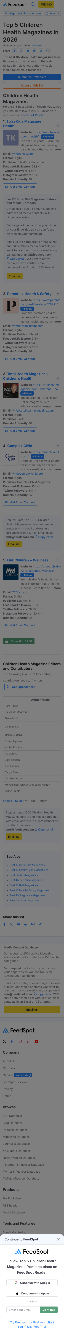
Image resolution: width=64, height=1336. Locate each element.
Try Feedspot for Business (27, 1322)
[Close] (58, 1239)
